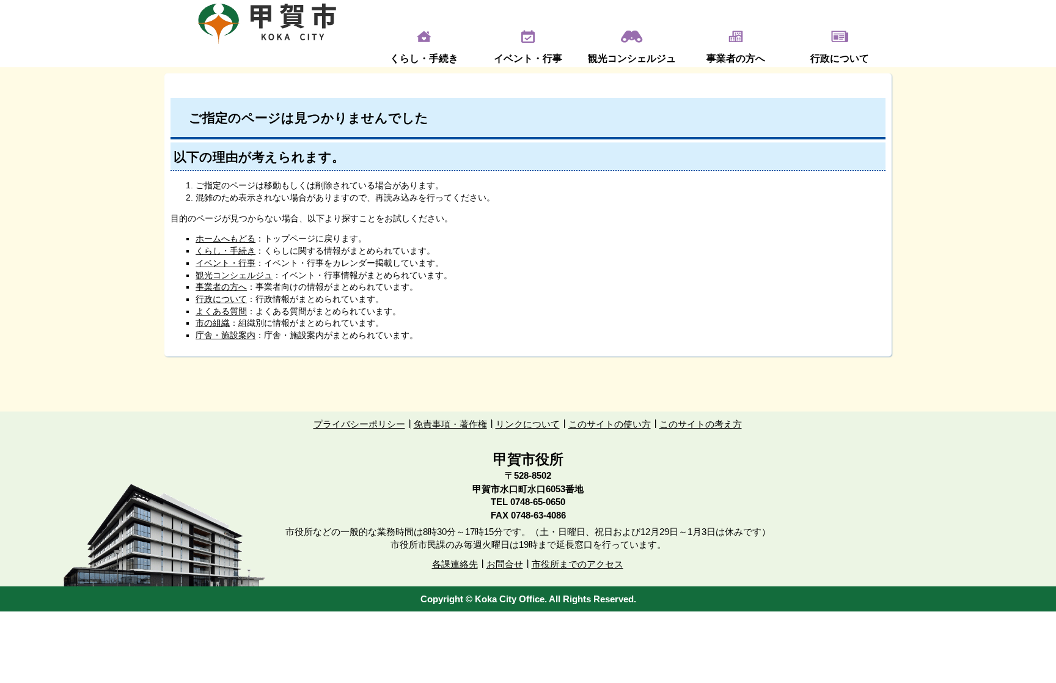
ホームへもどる (225, 238)
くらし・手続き (424, 58)
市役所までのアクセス (577, 564)
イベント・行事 (528, 58)
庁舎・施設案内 (225, 335)
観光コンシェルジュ (632, 58)
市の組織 (213, 323)
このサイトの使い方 (609, 424)
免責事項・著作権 (450, 424)
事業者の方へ (735, 58)
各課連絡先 (455, 564)
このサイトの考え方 (700, 424)
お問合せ (504, 564)
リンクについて (528, 424)
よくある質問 (221, 311)
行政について (839, 58)
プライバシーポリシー (359, 424)
